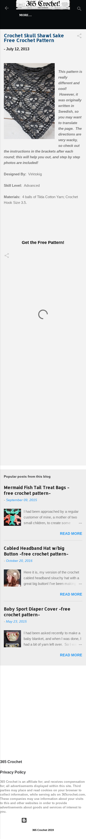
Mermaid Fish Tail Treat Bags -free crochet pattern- (36, 490)
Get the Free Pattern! (43, 242)
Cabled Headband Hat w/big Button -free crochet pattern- (36, 550)
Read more (71, 533)
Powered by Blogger (46, 820)
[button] (79, 36)
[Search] (79, 9)
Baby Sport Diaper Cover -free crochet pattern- (37, 611)
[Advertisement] (43, 415)
